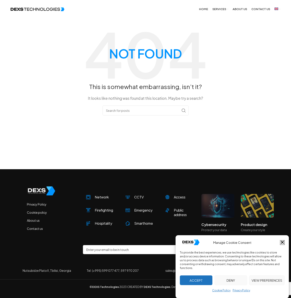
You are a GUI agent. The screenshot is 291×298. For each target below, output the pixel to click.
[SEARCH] (184, 110)
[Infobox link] (100, 197)
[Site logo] (37, 8)
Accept (196, 280)
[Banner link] (217, 206)
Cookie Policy (221, 290)
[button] (282, 242)
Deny (231, 280)
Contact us (35, 228)
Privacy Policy (241, 290)
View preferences (267, 280)
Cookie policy (37, 212)
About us (33, 220)
